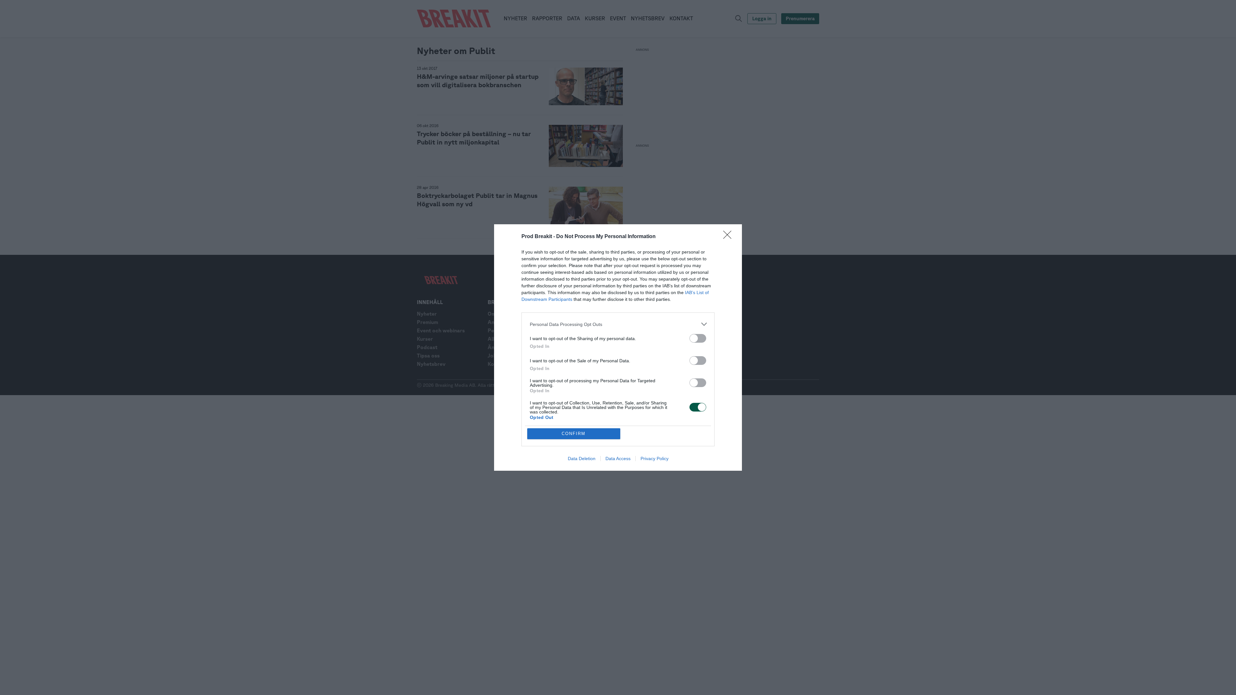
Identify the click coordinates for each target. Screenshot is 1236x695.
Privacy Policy (655, 458)
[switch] (697, 338)
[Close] (729, 237)
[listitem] (618, 324)
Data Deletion (581, 458)
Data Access (618, 458)
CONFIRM (573, 433)
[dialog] (618, 347)
